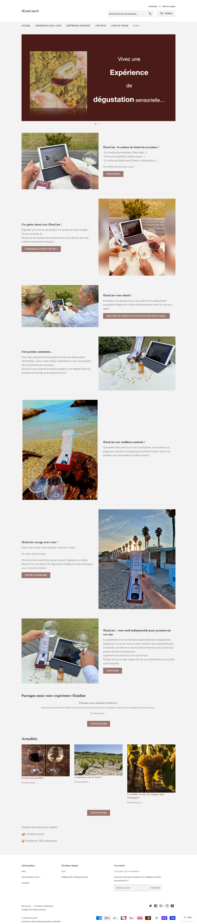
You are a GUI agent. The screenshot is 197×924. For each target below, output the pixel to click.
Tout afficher (98, 723)
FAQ (24, 871)
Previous (28, 77)
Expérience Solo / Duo (48, 25)
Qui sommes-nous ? (31, 877)
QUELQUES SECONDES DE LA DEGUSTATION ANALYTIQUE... (136, 316)
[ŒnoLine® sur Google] (161, 906)
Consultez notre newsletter (127, 871)
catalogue (112, 670)
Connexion (152, 6)
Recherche (26, 906)
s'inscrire (155, 888)
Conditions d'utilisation (43, 906)
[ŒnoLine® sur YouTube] (172, 906)
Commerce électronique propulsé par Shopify (41, 921)
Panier (168, 13)
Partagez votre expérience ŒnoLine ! (98, 703)
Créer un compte (168, 6)
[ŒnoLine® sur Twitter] (150, 906)
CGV (63, 871)
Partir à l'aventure (36, 575)
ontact (26, 883)
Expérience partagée (78, 25)
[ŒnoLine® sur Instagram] (167, 906)
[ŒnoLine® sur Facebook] (155, 906)
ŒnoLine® (30, 11)
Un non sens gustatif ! (33, 778)
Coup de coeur (119, 25)
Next (168, 77)
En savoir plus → (99, 713)
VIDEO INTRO (113, 174)
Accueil (26, 25)
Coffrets (100, 25)
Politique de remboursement (34, 909)
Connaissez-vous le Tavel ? (88, 777)
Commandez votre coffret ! (41, 249)
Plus (136, 25)
